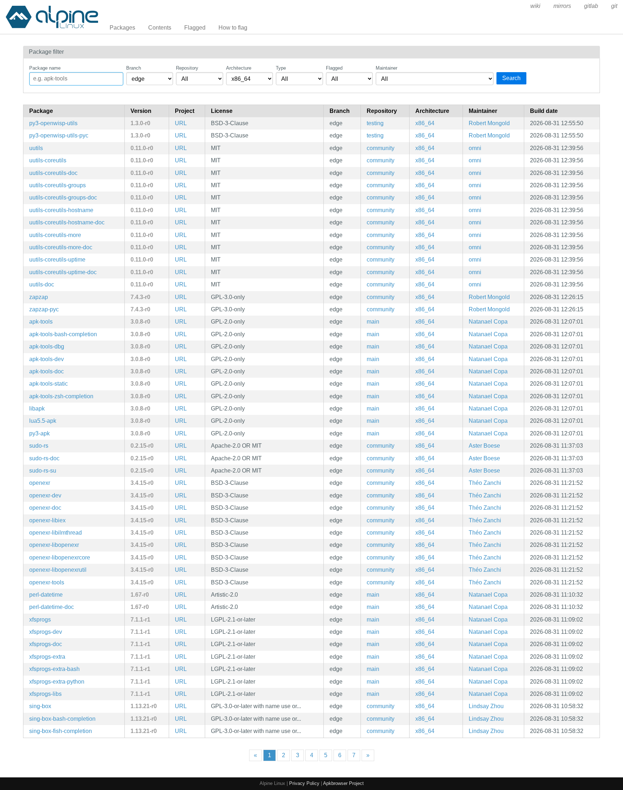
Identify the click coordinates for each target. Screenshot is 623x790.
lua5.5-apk (42, 421)
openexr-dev (45, 495)
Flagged (195, 28)
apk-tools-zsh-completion (61, 396)
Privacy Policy (304, 783)
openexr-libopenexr (54, 545)
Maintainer (386, 68)
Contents (159, 28)
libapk (37, 408)
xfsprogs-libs (45, 694)
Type (281, 68)
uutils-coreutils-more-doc (60, 247)
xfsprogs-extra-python (56, 682)
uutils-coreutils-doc (53, 173)
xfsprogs (40, 619)
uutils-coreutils (47, 160)
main (373, 322)
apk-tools (41, 322)
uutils (36, 148)
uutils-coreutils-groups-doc (63, 197)
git (614, 6)
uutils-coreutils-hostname (61, 210)
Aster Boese (484, 446)
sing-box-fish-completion (60, 731)
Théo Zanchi (485, 483)
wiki (535, 6)
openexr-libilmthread (55, 533)
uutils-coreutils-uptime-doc (63, 272)
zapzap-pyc (44, 309)
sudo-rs (38, 446)
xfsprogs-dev (45, 632)
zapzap (38, 297)
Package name (45, 68)
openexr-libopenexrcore (59, 557)
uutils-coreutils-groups (57, 185)
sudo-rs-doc (44, 458)
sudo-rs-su (42, 471)
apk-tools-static (48, 384)
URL (181, 123)
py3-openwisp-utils (53, 123)
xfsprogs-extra (47, 657)
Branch (133, 68)
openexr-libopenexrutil (58, 570)
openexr (39, 483)
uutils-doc (41, 284)
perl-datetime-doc (51, 607)
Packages (122, 28)
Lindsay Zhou (486, 706)
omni (475, 148)
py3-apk (39, 433)
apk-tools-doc (46, 371)
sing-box (40, 706)
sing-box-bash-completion (62, 719)
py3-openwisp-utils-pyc (58, 135)
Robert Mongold (489, 123)
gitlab (591, 6)
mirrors (562, 6)
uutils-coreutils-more (55, 235)
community (380, 148)
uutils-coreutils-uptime (57, 259)
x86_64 (424, 123)
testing (375, 123)
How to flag (232, 28)
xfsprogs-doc (45, 644)
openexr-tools (46, 582)
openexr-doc (45, 508)
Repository (187, 68)
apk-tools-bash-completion (63, 334)
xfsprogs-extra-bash (54, 669)
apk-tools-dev (46, 359)
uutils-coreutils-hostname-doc (67, 222)
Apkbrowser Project (343, 783)
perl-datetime (46, 595)
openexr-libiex (47, 520)
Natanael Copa (488, 322)
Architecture (238, 68)
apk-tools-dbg (46, 346)
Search (511, 78)
